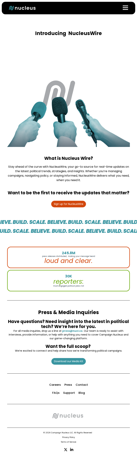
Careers (55, 385)
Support (69, 393)
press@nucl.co (72, 331)
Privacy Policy (68, 437)
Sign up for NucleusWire (68, 204)
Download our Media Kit (68, 361)
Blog (81, 393)
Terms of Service (68, 442)
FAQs (56, 393)
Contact (82, 385)
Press (68, 385)
